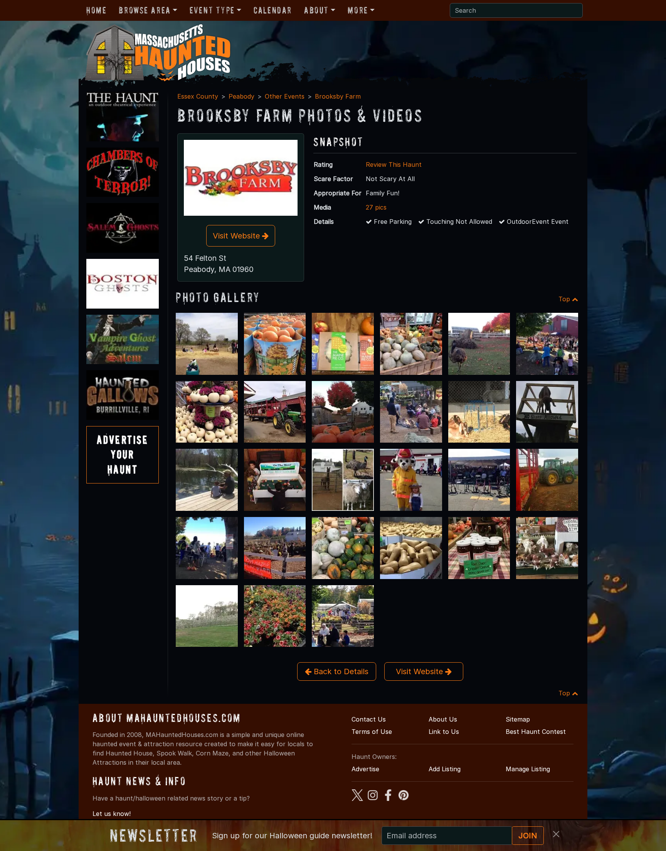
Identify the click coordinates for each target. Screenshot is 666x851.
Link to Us (444, 731)
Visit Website (237, 235)
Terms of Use (372, 731)
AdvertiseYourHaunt (122, 454)
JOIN (527, 835)
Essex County (197, 96)
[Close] (556, 834)
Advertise (365, 769)
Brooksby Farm (338, 96)
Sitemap (518, 719)
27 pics (376, 207)
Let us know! (111, 813)
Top (565, 299)
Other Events (284, 96)
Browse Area (144, 10)
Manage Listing (528, 769)
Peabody (241, 96)
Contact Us (369, 719)
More (358, 10)
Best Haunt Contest (536, 731)
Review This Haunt (394, 164)
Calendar (273, 10)
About (316, 10)
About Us (443, 719)
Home (96, 10)
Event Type (212, 10)
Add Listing (445, 769)
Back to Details (339, 671)
